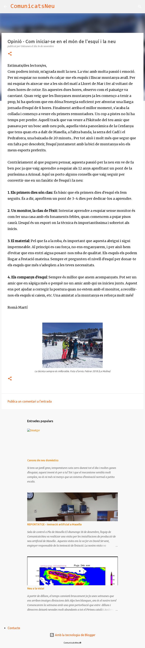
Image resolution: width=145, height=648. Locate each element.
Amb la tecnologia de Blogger (74, 635)
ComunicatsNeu (33, 6)
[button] (10, 54)
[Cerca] (60, 6)
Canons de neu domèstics (42, 460)
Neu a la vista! (35, 588)
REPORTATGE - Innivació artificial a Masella (54, 524)
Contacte (14, 628)
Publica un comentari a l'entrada (30, 401)
